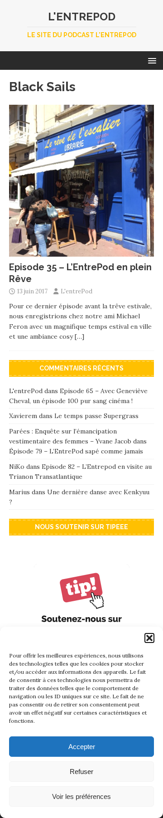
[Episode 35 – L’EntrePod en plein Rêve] (81, 252)
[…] (79, 336)
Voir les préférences (81, 796)
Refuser (81, 771)
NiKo (16, 467)
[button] (149, 638)
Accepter (81, 746)
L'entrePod (76, 291)
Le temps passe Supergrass (96, 416)
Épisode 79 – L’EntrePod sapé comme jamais (76, 451)
